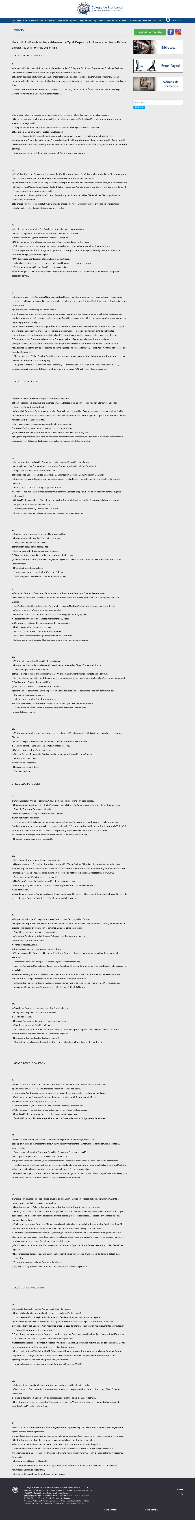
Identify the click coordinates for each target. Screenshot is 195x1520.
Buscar (139, 107)
